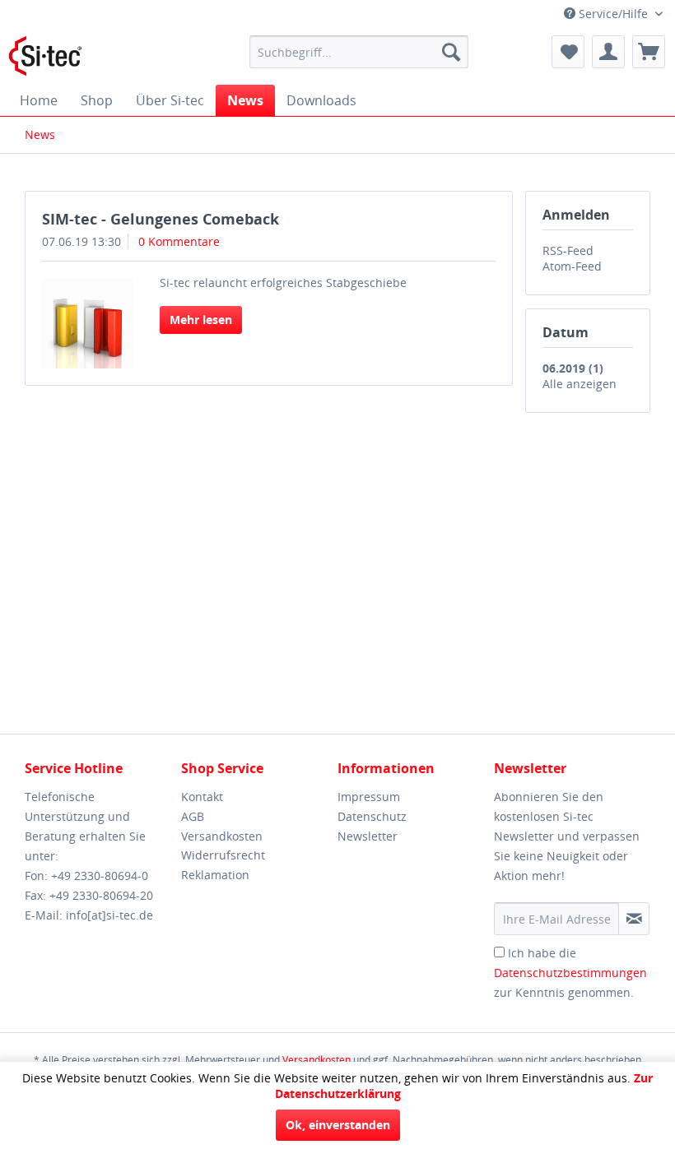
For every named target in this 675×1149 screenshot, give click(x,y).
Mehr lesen (201, 319)
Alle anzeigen (579, 383)
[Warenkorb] (648, 51)
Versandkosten (222, 836)
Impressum (369, 796)
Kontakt (202, 796)
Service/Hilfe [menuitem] (613, 13)
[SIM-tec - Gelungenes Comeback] (87, 323)
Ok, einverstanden (338, 1125)
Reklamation (215, 875)
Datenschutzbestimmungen (570, 972)
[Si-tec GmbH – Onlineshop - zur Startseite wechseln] (45, 55)
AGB (192, 816)
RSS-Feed (568, 250)
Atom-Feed (572, 266)
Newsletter (368, 836)
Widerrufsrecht (223, 855)
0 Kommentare (179, 241)
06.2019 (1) (572, 368)
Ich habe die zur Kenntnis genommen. (570, 972)
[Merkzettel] (568, 51)
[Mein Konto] (608, 51)
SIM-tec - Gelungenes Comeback (160, 219)
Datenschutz (372, 816)
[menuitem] (359, 51)
